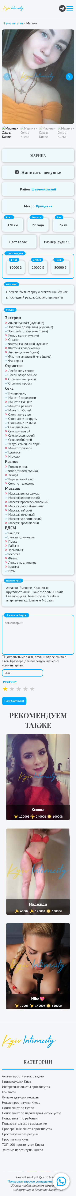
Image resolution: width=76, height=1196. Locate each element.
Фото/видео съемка (23, 471)
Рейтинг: (9, 682)
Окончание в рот (20, 414)
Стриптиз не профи (22, 379)
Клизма (13, 566)
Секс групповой (19, 431)
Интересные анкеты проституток (26, 1087)
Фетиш (13, 558)
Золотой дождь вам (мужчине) (30, 327)
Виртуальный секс (21, 479)
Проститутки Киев (15, 1139)
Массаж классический (24, 498)
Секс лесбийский (20, 439)
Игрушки (14, 456)
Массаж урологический (25, 519)
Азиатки (12, 587)
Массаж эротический (23, 523)
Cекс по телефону (21, 483)
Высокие (25, 587)
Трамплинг (15, 550)
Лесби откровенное (22, 375)
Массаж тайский (20, 510)
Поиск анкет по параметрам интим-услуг (31, 1113)
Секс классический (21, 435)
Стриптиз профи (20, 383)
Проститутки (13, 23)
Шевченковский (43, 189)
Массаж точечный (21, 514)
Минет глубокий (19, 410)
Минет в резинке (20, 406)
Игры (11, 571)
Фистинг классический (24, 348)
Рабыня (13, 545)
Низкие (58, 592)
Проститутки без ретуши (20, 1134)
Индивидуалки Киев (16, 1081)
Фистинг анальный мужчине (28, 344)
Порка (12, 541)
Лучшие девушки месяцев (20, 1097)
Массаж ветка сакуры (23, 493)
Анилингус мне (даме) (23, 352)
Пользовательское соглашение (24, 1123)
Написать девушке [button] (40, 172)
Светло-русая (16, 596)
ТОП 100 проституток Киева (23, 1144)
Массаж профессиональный (28, 502)
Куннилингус (17, 393)
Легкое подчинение (22, 562)
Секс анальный (18, 427)
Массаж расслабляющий (25, 506)
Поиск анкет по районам (20, 1118)
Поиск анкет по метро (18, 1108)
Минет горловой (20, 448)
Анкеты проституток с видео (23, 1076)
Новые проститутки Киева (21, 1102)
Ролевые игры (18, 466)
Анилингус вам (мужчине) (26, 323)
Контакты (9, 1092)
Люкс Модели (41, 592)
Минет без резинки (22, 397)
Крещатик (44, 206)
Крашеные (41, 587)
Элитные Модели (41, 600)
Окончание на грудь (22, 418)
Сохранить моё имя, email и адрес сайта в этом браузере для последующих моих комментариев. (34, 661)
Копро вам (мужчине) (23, 335)
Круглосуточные (18, 592)
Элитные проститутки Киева (22, 1150)
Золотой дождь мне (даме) (28, 331)
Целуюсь (14, 452)
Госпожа (14, 554)
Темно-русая (36, 596)
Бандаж (14, 533)
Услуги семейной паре (24, 444)
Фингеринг (15, 360)
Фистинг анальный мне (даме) (29, 356)
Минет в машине (20, 402)
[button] (61, 1181)
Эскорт (13, 475)
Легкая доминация (21, 537)
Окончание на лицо (22, 423)
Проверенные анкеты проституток (27, 1129)
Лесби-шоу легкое (21, 371)
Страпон (14, 339)
